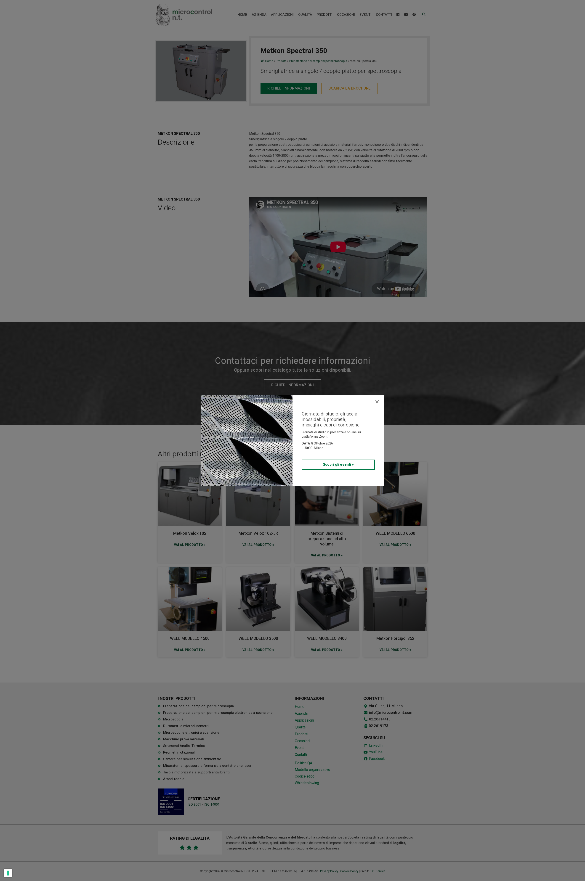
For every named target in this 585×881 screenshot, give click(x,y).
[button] (377, 401)
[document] (292, 440)
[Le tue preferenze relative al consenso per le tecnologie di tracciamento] (8, 873)
